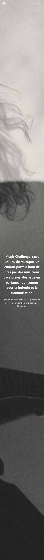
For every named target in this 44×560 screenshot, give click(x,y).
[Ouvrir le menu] (33, 3)
